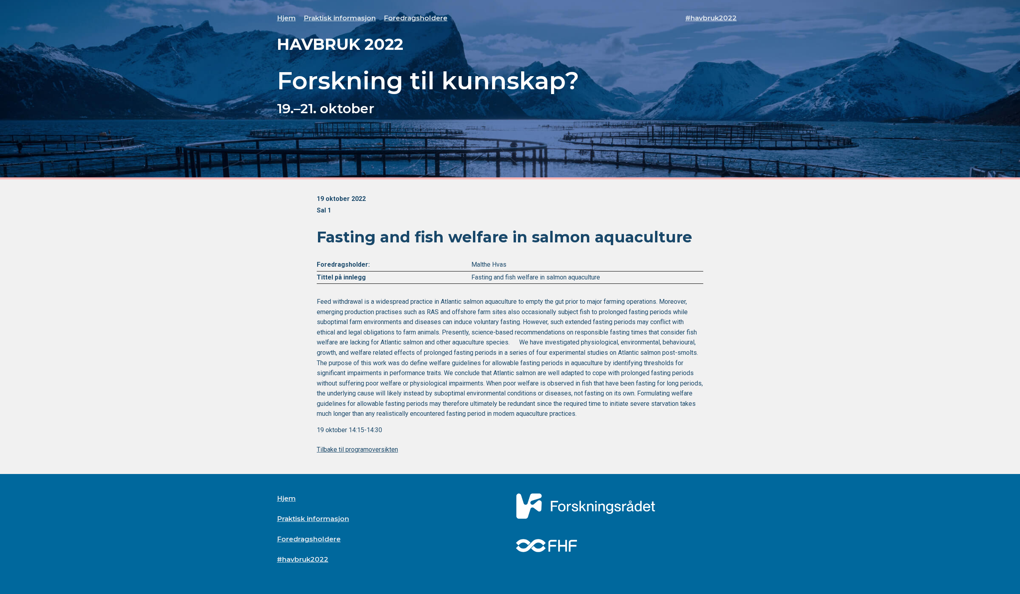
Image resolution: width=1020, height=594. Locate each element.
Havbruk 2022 (340, 44)
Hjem (286, 18)
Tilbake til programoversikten (357, 449)
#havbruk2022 (711, 18)
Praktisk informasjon (340, 18)
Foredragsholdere (415, 18)
